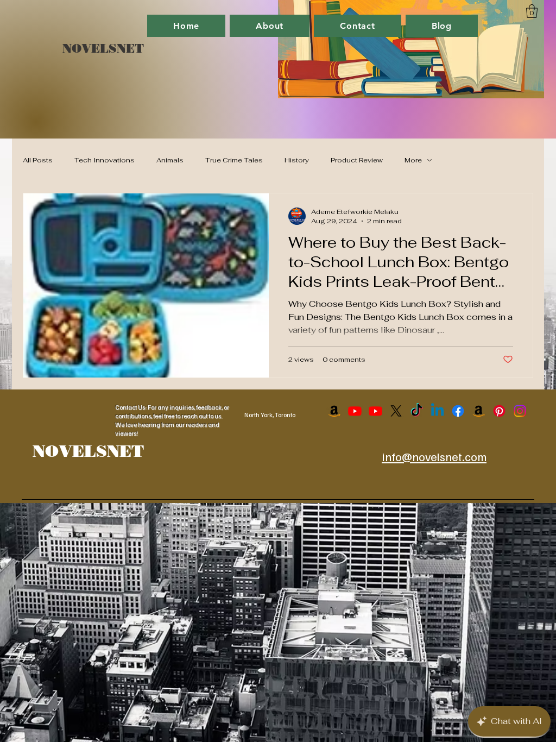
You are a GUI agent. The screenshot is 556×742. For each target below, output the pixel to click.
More (413, 160)
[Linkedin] (437, 411)
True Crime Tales (234, 160)
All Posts (38, 160)
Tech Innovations (104, 160)
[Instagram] (520, 411)
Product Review (357, 160)
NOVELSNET (103, 48)
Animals (170, 160)
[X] (396, 411)
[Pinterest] (499, 411)
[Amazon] (334, 411)
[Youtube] (355, 411)
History (297, 160)
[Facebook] (458, 411)
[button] (532, 11)
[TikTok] (417, 411)
